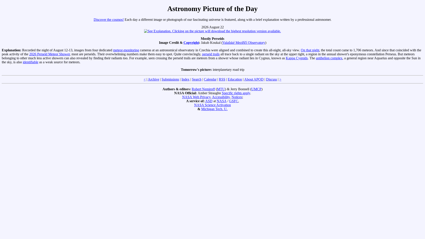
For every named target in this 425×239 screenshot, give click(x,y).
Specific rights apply (236, 93)
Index (185, 79)
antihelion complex (329, 58)
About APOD (254, 79)
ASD (208, 101)
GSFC (233, 101)
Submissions (170, 79)
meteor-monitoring (126, 50)
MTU (221, 89)
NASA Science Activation (212, 105)
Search (196, 79)
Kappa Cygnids (297, 58)
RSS (222, 79)
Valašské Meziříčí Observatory (243, 42)
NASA (221, 101)
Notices (237, 97)
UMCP (256, 89)
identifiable (30, 62)
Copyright (191, 42)
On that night (310, 50)
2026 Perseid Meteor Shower (49, 54)
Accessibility (221, 97)
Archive (153, 79)
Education (235, 79)
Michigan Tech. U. (214, 109)
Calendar (210, 79)
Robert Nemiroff (203, 89)
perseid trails (211, 54)
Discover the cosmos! (109, 19)
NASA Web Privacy (196, 97)
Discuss (271, 79)
